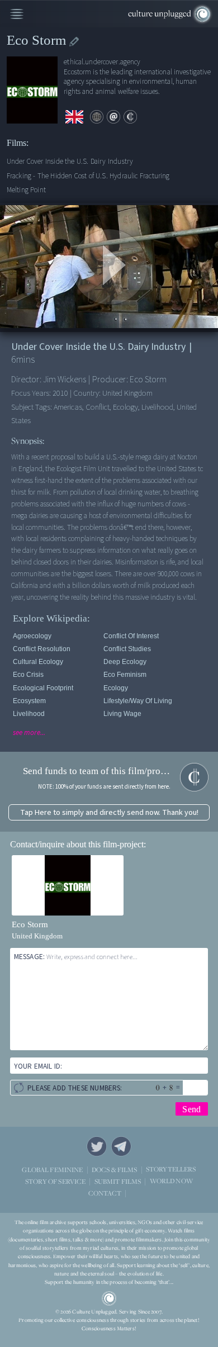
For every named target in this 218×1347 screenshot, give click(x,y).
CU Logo (109, 1298)
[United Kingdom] (74, 117)
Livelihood (29, 714)
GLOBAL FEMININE (52, 1169)
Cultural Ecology (38, 662)
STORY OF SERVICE (55, 1181)
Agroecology (32, 636)
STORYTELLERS (171, 1169)
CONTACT (104, 1193)
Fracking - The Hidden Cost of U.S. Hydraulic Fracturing (88, 175)
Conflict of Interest (131, 636)
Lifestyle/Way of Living (137, 701)
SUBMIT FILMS (117, 1181)
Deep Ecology (124, 662)
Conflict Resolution (41, 649)
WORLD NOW (171, 1181)
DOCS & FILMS (115, 1169)
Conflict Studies (127, 649)
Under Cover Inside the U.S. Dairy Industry (70, 161)
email (113, 117)
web (96, 117)
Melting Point (26, 189)
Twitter (97, 1146)
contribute (130, 117)
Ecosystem (29, 701)
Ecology (115, 688)
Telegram (121, 1146)
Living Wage (122, 714)
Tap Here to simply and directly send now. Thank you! (109, 812)
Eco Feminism (124, 675)
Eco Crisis (28, 675)
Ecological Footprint (43, 688)
